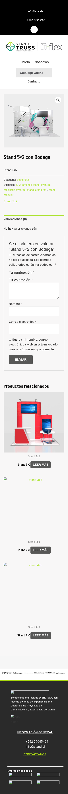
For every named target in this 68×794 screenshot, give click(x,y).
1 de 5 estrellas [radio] (38, 273)
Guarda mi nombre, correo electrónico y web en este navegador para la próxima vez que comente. (34, 344)
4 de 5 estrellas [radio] (51, 273)
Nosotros (41, 62)
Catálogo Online (31, 73)
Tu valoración (21, 280)
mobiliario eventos (15, 190)
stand (30, 190)
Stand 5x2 (23, 179)
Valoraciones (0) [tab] (15, 219)
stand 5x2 (41, 190)
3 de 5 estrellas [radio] (46, 273)
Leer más (40, 464)
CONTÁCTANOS (35, 754)
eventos (46, 184)
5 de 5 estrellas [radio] (55, 273)
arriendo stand (31, 184)
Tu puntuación (21, 272)
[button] (58, 100)
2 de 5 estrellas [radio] (42, 273)
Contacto (34, 81)
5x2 (18, 184)
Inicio (25, 62)
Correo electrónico (23, 321)
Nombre (15, 304)
